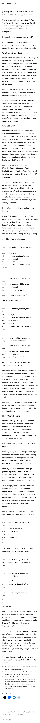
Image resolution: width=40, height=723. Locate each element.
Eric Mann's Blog (9, 4)
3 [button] (30, 471)
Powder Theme (23, 712)
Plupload (9, 631)
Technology (19, 15)
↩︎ (23, 669)
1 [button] (29, 19)
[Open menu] (36, 3)
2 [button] (7, 224)
